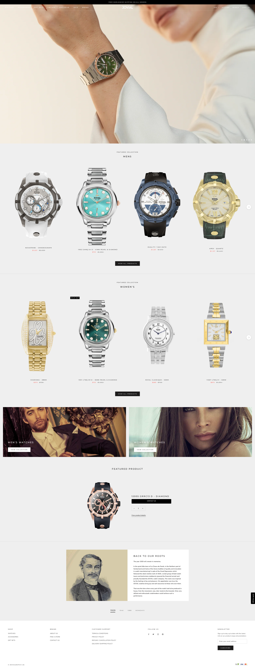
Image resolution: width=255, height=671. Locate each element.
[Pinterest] (162, 634)
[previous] (6, 207)
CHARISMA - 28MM (38, 380)
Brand (85, 7)
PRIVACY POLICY (98, 637)
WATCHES (9, 7)
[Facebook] (148, 634)
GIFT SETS (11, 640)
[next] (249, 207)
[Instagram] (158, 634)
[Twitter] (153, 634)
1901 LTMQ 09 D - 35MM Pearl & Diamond (97, 380)
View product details (138, 515)
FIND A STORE (55, 637)
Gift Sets (38, 7)
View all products (127, 263)
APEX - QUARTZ (216, 248)
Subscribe (225, 648)
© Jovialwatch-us (16, 665)
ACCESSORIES (13, 637)
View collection (19, 449)
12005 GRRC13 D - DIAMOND (150, 496)
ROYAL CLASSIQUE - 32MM (157, 380)
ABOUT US (54, 633)
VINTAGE (51, 7)
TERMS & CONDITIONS (100, 633)
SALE (76, 7)
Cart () (246, 7)
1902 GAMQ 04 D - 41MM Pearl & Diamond (98, 249)
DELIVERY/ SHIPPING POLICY (102, 644)
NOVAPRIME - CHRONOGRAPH (38, 248)
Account (226, 7)
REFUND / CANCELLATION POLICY (104, 640)
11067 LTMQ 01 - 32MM (216, 380)
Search (235, 7)
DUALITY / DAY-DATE (157, 247)
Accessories (24, 7)
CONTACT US (54, 640)
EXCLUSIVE (64, 7)
